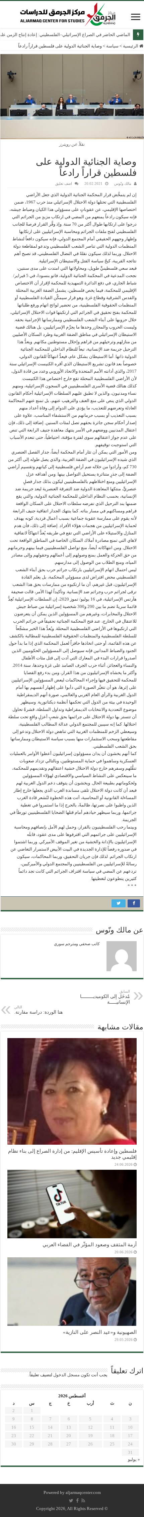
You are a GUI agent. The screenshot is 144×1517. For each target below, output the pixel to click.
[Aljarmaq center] (68, 13)
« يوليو (134, 1459)
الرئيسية (131, 45)
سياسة (112, 45)
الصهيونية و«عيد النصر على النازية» (100, 1332)
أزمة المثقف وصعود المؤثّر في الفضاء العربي (90, 1244)
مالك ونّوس (122, 183)
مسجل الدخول (66, 1374)
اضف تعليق (63, 183)
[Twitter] (71, 1501)
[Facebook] (77, 1501)
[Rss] (83, 1501)
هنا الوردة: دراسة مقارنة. (38, 1010)
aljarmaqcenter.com (83, 1492)
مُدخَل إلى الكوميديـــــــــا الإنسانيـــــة (105, 997)
